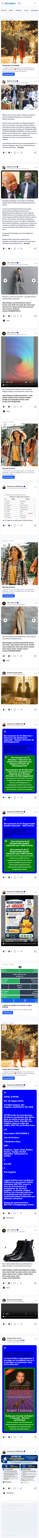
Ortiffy (22, 1340)
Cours (26, 10)
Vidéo (11, 10)
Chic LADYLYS (12, 263)
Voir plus (21, 147)
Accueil (3, 10)
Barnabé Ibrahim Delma (14, 672)
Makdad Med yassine (14, 1338)
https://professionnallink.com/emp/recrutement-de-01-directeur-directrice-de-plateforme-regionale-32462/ (19, 749)
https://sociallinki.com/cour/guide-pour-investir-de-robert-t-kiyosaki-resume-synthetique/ (19, 1354)
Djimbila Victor (12, 81)
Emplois (18, 10)
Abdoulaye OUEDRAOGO (15, 486)
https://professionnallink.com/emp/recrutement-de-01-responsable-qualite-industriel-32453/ (19, 832)
